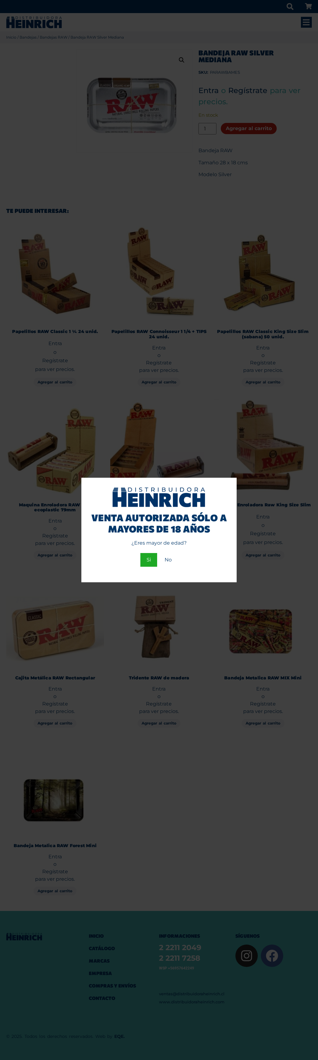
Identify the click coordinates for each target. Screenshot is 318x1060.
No (168, 560)
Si (149, 560)
